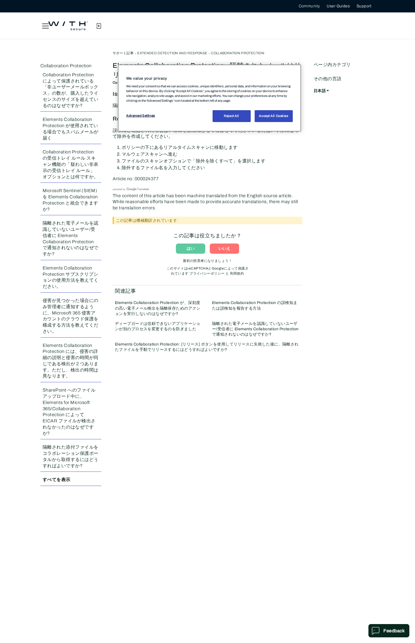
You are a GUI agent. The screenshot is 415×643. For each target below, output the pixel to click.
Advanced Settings (140, 115)
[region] (209, 98)
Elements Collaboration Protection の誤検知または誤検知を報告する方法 (254, 305)
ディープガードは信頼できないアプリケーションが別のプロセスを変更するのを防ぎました (157, 326)
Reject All (231, 116)
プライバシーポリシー (206, 273)
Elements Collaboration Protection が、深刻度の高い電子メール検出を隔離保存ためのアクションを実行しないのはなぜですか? (157, 308)
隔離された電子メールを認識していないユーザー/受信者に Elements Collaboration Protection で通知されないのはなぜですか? (255, 329)
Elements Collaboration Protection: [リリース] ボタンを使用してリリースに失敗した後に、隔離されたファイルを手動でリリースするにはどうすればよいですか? (207, 347)
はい (191, 248)
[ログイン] (98, 26)
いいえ (224, 248)
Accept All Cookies (273, 116)
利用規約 (237, 273)
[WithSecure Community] (68, 26)
